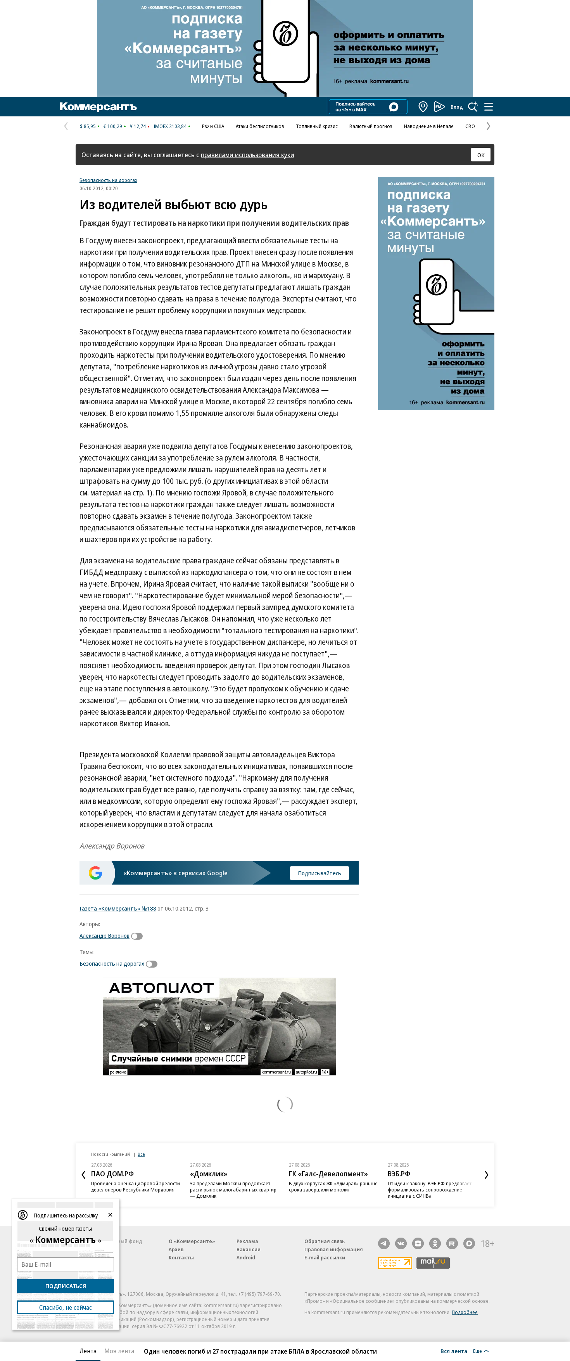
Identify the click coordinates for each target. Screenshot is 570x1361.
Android (246, 1257)
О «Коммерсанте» (192, 1241)
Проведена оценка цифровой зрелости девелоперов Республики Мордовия (135, 1186)
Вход (457, 106)
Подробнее (465, 1312)
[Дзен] (418, 1243)
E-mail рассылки (324, 1257)
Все (141, 1154)
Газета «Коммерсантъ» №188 (117, 908)
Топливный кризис (317, 126)
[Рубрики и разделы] (488, 107)
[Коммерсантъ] (98, 106)
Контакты (181, 1257)
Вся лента (453, 1351)
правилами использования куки (247, 154)
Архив (176, 1249)
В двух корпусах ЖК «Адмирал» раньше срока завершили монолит (333, 1186)
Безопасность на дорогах (108, 180)
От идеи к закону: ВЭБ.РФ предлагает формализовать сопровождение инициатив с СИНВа (430, 1189)
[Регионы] (423, 107)
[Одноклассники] (435, 1243)
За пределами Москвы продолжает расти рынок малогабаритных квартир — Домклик (233, 1189)
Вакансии (249, 1249)
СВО (470, 126)
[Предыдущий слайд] (83, 1175)
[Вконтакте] (401, 1243)
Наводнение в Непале (429, 126)
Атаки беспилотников (260, 126)
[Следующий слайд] (486, 1175)
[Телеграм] (384, 1243)
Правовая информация (333, 1249)
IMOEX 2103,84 (170, 126)
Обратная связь (324, 1241)
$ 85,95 (88, 126)
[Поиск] (473, 107)
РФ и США (213, 126)
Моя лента (119, 1351)
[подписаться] (139, 936)
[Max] (469, 1243)
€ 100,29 (113, 126)
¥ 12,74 (138, 126)
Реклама (247, 1241)
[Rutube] (452, 1243)
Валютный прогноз (370, 126)
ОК (481, 155)
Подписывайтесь (319, 873)
